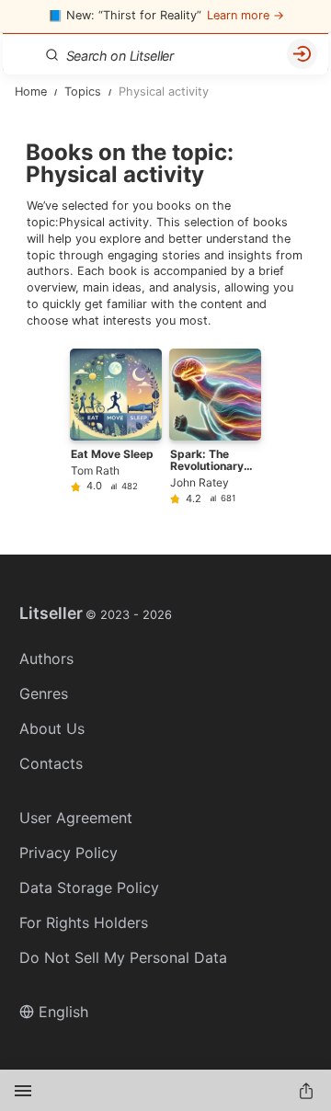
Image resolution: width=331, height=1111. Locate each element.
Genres (43, 693)
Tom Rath (95, 470)
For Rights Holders (83, 922)
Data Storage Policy (89, 887)
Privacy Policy (68, 852)
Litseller (95, 613)
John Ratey (199, 482)
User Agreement (75, 817)
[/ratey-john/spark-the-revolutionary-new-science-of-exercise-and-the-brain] (215, 426)
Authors (46, 658)
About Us (52, 728)
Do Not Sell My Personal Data (123, 957)
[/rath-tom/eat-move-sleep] (116, 426)
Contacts (51, 763)
